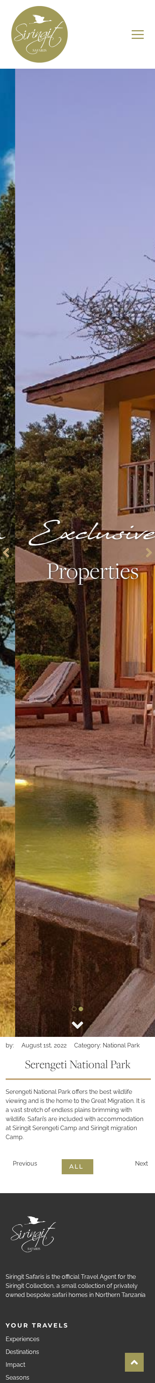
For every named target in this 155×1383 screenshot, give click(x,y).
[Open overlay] (138, 34)
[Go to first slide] (149, 553)
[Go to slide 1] (74, 1009)
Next (142, 1163)
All (77, 1166)
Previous (24, 1163)
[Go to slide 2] (81, 1009)
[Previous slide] (6, 553)
